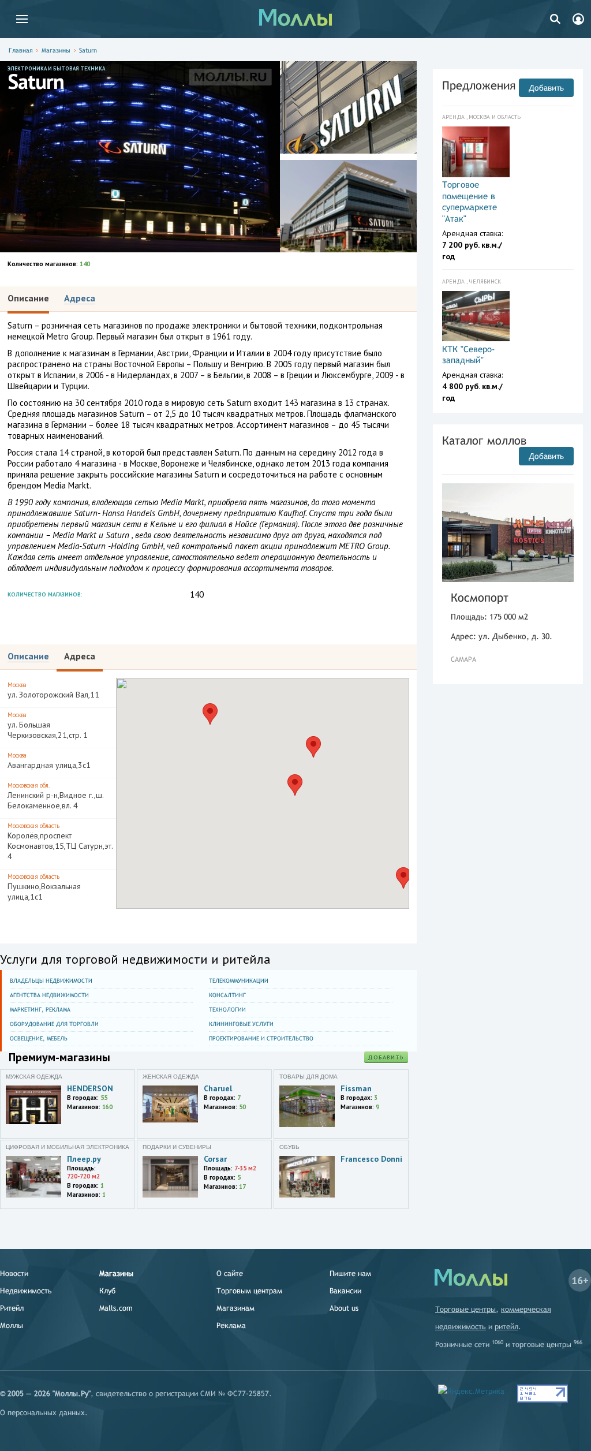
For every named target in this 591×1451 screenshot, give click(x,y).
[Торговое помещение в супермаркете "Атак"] (476, 151)
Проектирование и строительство (261, 1038)
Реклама (231, 1325)
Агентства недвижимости (49, 995)
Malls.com (116, 1308)
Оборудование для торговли (54, 1024)
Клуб (107, 1290)
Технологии (227, 1009)
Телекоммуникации (238, 981)
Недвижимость (26, 1290)
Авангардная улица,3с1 (49, 760)
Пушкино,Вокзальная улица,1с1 (44, 887)
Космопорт (479, 597)
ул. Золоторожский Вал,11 (53, 690)
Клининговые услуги (241, 1024)
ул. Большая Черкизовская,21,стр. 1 (48, 725)
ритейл (506, 1326)
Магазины (56, 50)
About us (344, 1308)
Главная (21, 50)
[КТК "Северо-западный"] (476, 316)
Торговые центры (465, 1309)
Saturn (88, 50)
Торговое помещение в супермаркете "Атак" (469, 201)
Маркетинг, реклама (40, 1009)
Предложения (478, 85)
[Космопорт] (508, 532)
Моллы (11, 1325)
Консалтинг (227, 995)
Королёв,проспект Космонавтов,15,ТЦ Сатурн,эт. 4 (60, 841)
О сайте (229, 1273)
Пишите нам (350, 1273)
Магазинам (235, 1308)
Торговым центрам (249, 1290)
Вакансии (345, 1290)
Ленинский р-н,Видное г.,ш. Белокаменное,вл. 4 (55, 796)
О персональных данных (42, 1412)
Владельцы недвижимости (51, 981)
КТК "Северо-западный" (468, 354)
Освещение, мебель (39, 1038)
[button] (295, 785)
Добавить (386, 1057)
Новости (14, 1273)
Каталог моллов (484, 440)
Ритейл (12, 1308)
